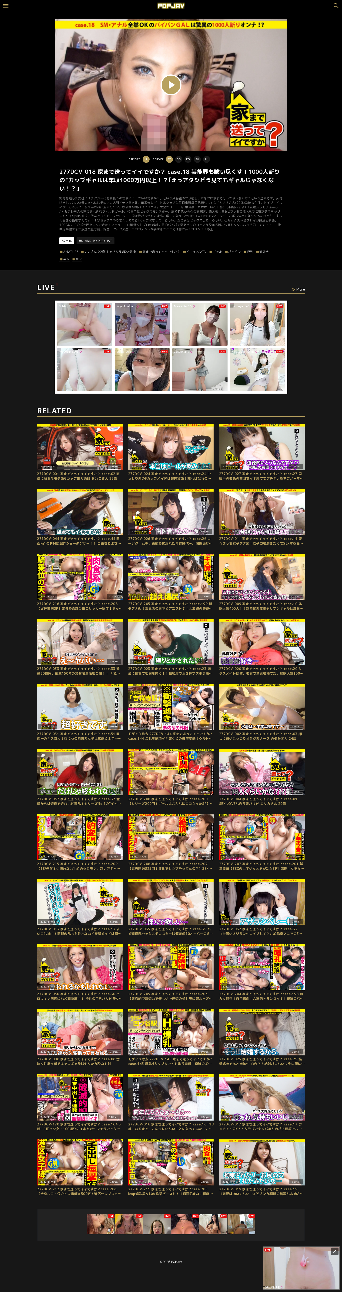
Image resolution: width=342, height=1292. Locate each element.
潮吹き (264, 252)
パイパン (234, 252)
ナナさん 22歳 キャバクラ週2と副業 (110, 252)
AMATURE (70, 252)
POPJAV (176, 1262)
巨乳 (250, 252)
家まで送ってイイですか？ (161, 252)
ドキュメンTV (196, 252)
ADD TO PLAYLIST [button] (98, 241)
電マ (79, 259)
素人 (66, 259)
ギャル (217, 252)
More (300, 289)
